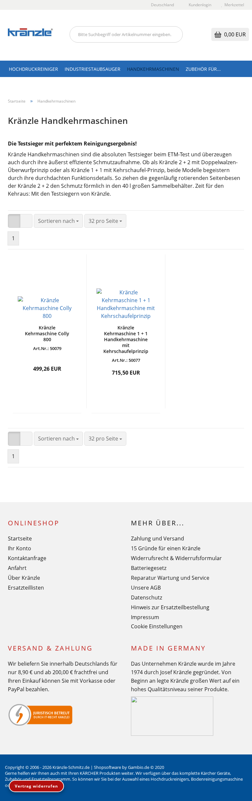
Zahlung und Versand (157, 538)
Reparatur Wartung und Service (170, 577)
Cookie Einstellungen (156, 626)
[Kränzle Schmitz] (34, 35)
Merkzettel (233, 5)
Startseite (20, 538)
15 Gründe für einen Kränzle (165, 548)
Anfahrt (17, 568)
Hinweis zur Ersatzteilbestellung (170, 607)
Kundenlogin (199, 5)
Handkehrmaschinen (153, 69)
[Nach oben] (234, 791)
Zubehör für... (203, 69)
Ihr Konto (19, 548)
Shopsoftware (107, 767)
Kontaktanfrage (27, 558)
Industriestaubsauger (92, 69)
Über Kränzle (24, 577)
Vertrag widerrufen (36, 786)
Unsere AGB (146, 587)
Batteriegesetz (148, 568)
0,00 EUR (234, 34)
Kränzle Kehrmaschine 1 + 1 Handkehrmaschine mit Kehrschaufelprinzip (125, 339)
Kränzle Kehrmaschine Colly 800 (47, 333)
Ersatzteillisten (26, 587)
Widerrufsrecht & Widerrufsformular (176, 558)
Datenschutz (146, 597)
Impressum (145, 617)
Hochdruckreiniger (33, 69)
